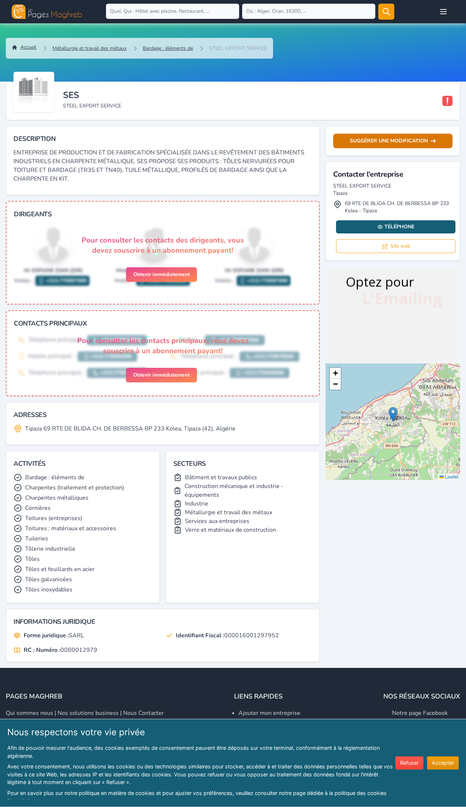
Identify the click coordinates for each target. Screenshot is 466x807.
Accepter (443, 763)
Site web (400, 246)
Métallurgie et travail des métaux (89, 48)
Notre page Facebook (420, 713)
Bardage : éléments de (168, 48)
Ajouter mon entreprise (269, 713)
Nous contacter (143, 713)
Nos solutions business (88, 713)
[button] (393, 414)
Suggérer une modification (389, 140)
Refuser (409, 763)
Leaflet (451, 476)
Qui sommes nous (29, 713)
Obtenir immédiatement (161, 274)
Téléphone (399, 226)
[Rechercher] (386, 12)
